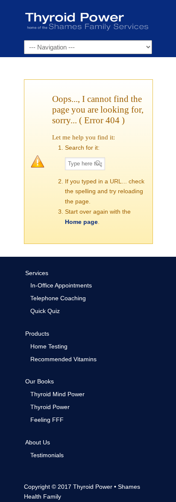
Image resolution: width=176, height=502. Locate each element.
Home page (81, 221)
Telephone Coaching (58, 298)
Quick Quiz (45, 311)
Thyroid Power (88, 19)
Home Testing (48, 346)
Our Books (39, 381)
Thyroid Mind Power (57, 394)
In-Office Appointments (61, 285)
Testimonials (47, 455)
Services (36, 273)
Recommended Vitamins (63, 359)
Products (37, 333)
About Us (37, 442)
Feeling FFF (47, 419)
